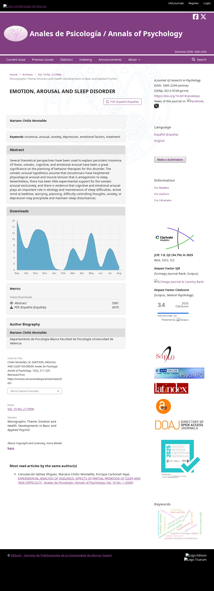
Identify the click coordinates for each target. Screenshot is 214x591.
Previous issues (43, 60)
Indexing (85, 60)
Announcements (110, 60)
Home (13, 74)
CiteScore (182, 305)
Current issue (15, 60)
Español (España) (166, 134)
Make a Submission (170, 160)
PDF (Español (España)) (124, 102)
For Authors (161, 194)
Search (201, 60)
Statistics (66, 60)
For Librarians (162, 200)
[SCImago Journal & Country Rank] (179, 282)
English (159, 141)
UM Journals (176, 3)
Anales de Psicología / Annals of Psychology (106, 33)
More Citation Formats (24, 391)
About (133, 60)
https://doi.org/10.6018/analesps (177, 96)
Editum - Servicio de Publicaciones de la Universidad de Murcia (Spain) (61, 555)
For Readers (161, 188)
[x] (156, 107)
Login (207, 3)
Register (194, 3)
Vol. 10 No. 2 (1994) (49, 74)
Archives (27, 74)
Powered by (169, 319)
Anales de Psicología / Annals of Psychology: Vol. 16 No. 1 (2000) (88, 483)
